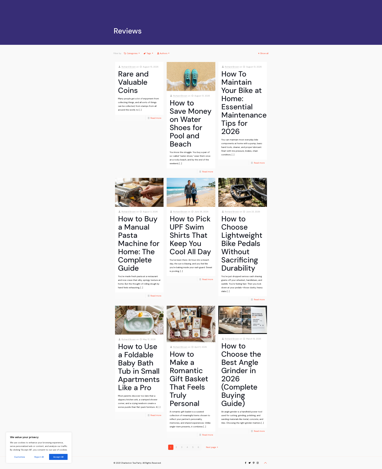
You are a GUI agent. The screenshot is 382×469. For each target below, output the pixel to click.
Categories (132, 53)
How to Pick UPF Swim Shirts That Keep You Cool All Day (190, 235)
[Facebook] (245, 462)
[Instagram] (257, 462)
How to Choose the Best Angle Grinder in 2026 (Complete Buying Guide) (241, 374)
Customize (19, 457)
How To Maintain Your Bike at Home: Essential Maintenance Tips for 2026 (244, 102)
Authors (163, 53)
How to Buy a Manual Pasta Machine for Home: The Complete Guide (139, 243)
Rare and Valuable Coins (133, 82)
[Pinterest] (253, 462)
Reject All (39, 457)
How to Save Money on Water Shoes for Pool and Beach (191, 123)
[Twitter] (249, 462)
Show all (264, 53)
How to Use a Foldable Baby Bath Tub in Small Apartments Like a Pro (139, 367)
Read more (156, 118)
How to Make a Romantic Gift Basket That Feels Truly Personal (189, 378)
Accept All (58, 457)
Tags (149, 53)
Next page (211, 447)
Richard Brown (129, 66)
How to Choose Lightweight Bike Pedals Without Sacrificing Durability (241, 243)
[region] (39, 447)
